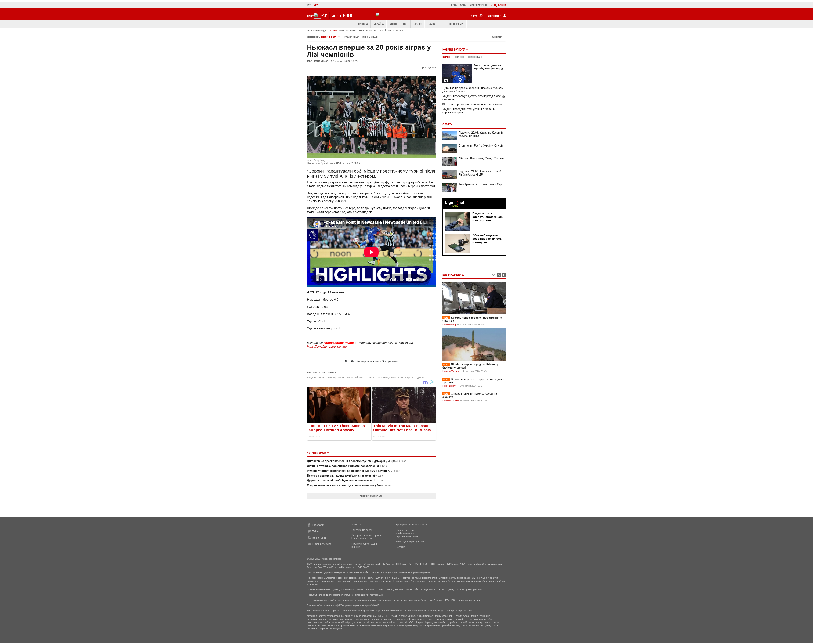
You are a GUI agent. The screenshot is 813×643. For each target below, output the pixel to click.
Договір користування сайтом (412, 524)
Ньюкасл (331, 372)
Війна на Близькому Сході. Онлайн (481, 158)
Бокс (341, 30)
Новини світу (449, 324)
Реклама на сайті (361, 529)
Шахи (391, 30)
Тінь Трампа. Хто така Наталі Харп (481, 184)
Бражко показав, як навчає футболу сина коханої (345, 475)
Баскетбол (351, 30)
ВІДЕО (454, 5)
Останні (446, 56)
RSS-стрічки (319, 537)
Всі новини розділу (317, 30)
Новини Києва (351, 36)
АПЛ (315, 372)
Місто (393, 24)
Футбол (333, 30)
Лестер (321, 372)
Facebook (318, 525)
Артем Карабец (321, 61)
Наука (431, 24)
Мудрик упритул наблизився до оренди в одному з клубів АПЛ (354, 470)
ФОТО (463, 5)
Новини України (450, 371)
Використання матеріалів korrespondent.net (366, 537)
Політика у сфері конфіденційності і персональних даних (407, 533)
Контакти (356, 524)
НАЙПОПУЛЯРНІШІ (478, 5)
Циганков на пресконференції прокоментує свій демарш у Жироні (356, 461)
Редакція (400, 547)
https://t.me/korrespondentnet (327, 346)
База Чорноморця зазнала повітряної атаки (474, 104)
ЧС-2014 (399, 30)
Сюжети (447, 124)
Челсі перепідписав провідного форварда (489, 67)
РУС (309, 5)
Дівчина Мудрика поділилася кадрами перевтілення (347, 465)
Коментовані (475, 56)
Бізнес (418, 24)
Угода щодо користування (410, 541)
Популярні (459, 56)
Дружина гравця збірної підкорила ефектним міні (345, 480)
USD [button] (334, 15)
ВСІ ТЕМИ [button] (496, 36)
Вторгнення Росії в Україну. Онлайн (481, 145)
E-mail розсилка (321, 544)
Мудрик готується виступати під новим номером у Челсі (350, 485)
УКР (316, 5)
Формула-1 (372, 30)
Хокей (383, 30)
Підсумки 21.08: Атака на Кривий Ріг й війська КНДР (480, 173)
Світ (405, 24)
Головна (362, 24)
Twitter (315, 531)
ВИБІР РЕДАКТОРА (453, 275)
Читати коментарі (371, 496)
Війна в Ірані (349, 37)
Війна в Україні (370, 36)
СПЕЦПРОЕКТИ (498, 5)
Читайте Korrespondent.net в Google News (371, 361)
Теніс (361, 30)
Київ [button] (309, 15)
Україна (379, 24)
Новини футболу (453, 49)
